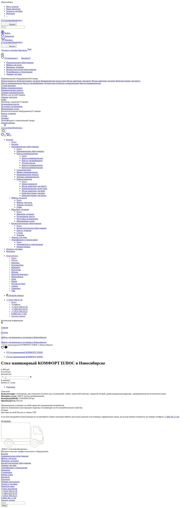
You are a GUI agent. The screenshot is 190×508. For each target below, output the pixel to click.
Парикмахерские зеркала (12, 90)
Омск (13, 279)
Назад (14, 142)
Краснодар (16, 270)
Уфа (13, 291)
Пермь (14, 281)
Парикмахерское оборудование (20, 62)
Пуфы (3, 99)
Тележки (5, 118)
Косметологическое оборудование (21, 69)
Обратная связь (7, 486)
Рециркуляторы (8, 123)
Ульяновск (16, 288)
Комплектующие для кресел (128, 81)
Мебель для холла (14, 65)
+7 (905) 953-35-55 (19, 309)
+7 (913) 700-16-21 (19, 311)
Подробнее (6, 421)
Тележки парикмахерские (12, 92)
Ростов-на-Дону (18, 284)
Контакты (5, 477)
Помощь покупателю (10, 482)
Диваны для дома (14, 74)
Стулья (4, 116)
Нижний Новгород (19, 274)
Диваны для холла (9, 97)
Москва (14, 272)
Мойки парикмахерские (11, 88)
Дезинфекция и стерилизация (19, 72)
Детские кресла (51, 83)
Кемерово (15, 267)
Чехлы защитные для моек (103, 81)
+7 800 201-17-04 (171, 417)
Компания (5, 470)
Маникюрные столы (10, 109)
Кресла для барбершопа (33, 83)
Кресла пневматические (90, 83)
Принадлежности (8, 81)
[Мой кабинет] (2, 55)
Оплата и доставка (9, 484)
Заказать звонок (18, 316)
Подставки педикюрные (11, 106)
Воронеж (15, 263)
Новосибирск (17, 277)
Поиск (4, 506)
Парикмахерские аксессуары (53, 81)
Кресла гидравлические (68, 83)
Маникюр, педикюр (15, 67)
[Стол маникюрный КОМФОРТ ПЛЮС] (24, 352)
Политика (5, 479)
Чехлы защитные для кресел (78, 81)
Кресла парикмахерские (11, 83)
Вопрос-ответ (7, 475)
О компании (6, 472)
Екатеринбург (17, 265)
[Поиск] (2, 30)
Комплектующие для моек (28, 81)
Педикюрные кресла (10, 104)
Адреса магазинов (9, 489)
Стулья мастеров (8, 85)
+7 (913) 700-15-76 (19, 307)
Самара (14, 286)
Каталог (14, 144)
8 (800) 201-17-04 (18, 314)
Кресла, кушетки (8, 113)
